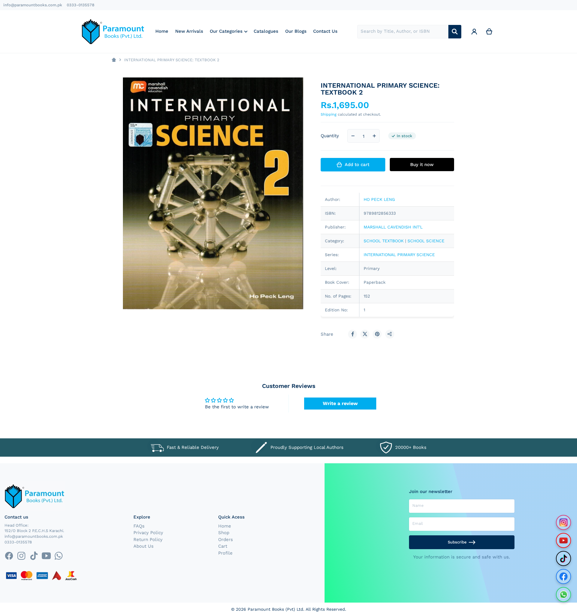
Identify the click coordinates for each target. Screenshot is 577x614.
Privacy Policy (148, 532)
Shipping (329, 114)
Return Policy (148, 539)
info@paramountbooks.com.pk (32, 5)
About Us (143, 546)
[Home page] (113, 60)
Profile (225, 553)
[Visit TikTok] (563, 558)
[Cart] (489, 32)
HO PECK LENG (379, 199)
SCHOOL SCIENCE (426, 240)
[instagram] (21, 556)
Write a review (340, 403)
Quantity (330, 135)
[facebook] (9, 556)
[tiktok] (34, 556)
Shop (223, 532)
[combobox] (402, 31)
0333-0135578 (80, 5)
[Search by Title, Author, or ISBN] (454, 31)
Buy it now (422, 164)
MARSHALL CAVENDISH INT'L (393, 227)
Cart (222, 546)
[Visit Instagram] (563, 522)
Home (224, 526)
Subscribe (457, 542)
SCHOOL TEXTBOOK (384, 240)
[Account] (474, 32)
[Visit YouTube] (563, 540)
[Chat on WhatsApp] (563, 594)
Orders (225, 539)
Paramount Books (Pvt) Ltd (275, 609)
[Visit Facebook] (563, 576)
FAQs (139, 526)
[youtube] (46, 556)
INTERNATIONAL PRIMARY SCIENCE (399, 254)
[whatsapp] (58, 556)
